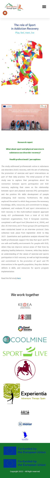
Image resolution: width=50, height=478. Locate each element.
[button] (44, 7)
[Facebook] (5, 13)
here (19, 278)
